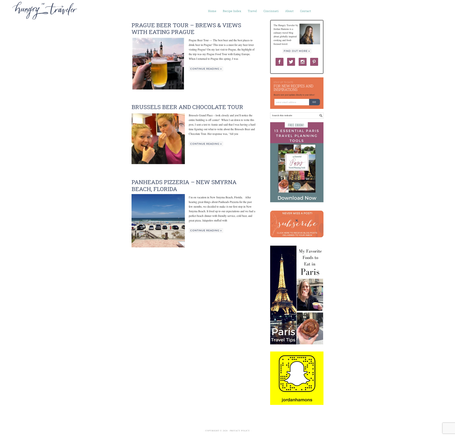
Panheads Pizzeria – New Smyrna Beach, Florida (184, 185)
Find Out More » (297, 50)
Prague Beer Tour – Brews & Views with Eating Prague (186, 28)
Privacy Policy (240, 430)
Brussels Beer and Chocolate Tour (187, 107)
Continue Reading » (206, 68)
